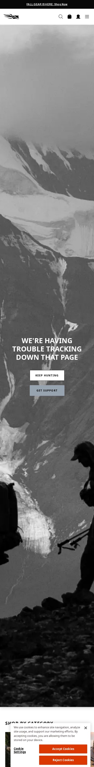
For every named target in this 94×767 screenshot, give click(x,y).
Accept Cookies (63, 749)
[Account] (78, 16)
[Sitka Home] (25, 16)
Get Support (47, 390)
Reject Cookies (63, 760)
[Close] (86, 728)
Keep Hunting (47, 375)
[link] (47, 375)
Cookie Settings (20, 750)
